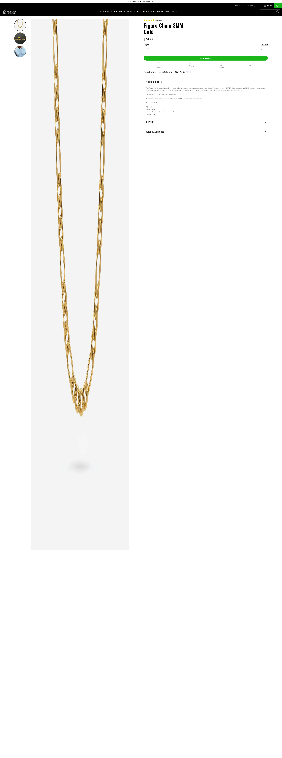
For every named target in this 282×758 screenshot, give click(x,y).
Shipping (150, 122)
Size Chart (264, 45)
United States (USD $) (245, 5)
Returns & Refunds (155, 131)
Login (269, 5)
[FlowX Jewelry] (9, 12)
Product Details (154, 82)
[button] (106, 12)
